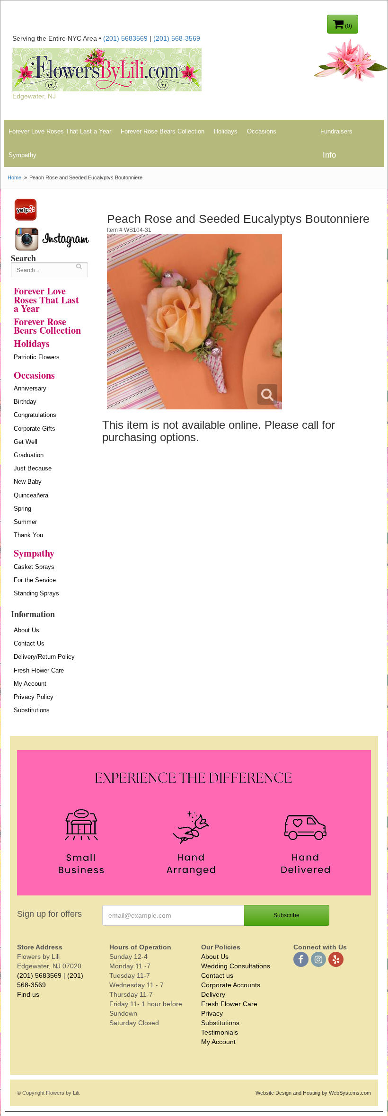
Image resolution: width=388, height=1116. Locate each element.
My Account (30, 683)
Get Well (25, 441)
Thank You (28, 535)
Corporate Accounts (230, 985)
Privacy (212, 1013)
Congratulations (35, 414)
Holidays (226, 131)
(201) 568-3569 (176, 38)
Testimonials (219, 1032)
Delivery (213, 994)
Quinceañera (31, 495)
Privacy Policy (33, 696)
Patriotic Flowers (37, 357)
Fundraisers (336, 131)
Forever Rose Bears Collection (162, 131)
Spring (22, 508)
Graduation (29, 455)
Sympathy (22, 155)
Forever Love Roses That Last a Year (60, 131)
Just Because (33, 468)
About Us (26, 630)
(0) (348, 26)
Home (14, 177)
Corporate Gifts (34, 428)
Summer (25, 521)
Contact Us (29, 643)
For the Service (35, 580)
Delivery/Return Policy (44, 656)
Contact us (217, 975)
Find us (28, 994)
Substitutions (32, 710)
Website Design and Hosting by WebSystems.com (313, 1093)
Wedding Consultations (235, 966)
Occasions (261, 131)
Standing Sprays (36, 593)
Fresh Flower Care (39, 670)
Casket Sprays (34, 566)
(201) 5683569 (125, 38)
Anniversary (30, 388)
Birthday (25, 401)
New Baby (28, 481)
